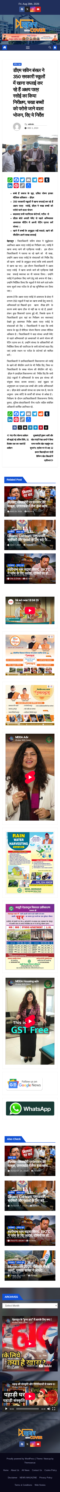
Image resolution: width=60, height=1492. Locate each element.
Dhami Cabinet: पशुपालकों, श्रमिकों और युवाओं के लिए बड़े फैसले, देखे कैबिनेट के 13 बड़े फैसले (30, 540)
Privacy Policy (45, 1477)
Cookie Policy (50, 1470)
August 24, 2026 (20, 1171)
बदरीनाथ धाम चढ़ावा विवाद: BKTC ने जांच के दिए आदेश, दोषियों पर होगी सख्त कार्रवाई (29, 573)
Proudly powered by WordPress (21, 1459)
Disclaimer (12, 1477)
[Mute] (48, 1408)
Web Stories (40, 1485)
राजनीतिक (11, 532)
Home (5, 1470)
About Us (15, 1470)
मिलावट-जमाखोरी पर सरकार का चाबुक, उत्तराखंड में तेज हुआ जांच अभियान (27, 506)
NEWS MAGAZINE (28, 1477)
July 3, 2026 (17, 1241)
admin (31, 124)
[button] (50, 47)
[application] (30, 1396)
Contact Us (37, 1470)
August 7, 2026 (19, 1206)
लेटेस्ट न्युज (17, 64)
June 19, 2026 (18, 1276)
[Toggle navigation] (27, 47)
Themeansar (29, 1463)
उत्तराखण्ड (11, 565)
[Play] (6, 1408)
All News (26, 1470)
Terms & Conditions (23, 1485)
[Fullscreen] (53, 1408)
